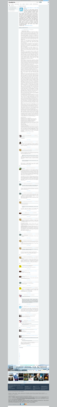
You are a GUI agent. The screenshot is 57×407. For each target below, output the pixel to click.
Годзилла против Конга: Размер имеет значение (28, 386)
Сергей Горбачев (14, 398)
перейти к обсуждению (29, 181)
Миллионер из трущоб (30, 381)
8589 (19, 359)
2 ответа (20, 181)
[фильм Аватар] (41, 377)
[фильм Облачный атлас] (36, 377)
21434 (19, 361)
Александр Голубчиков (38, 397)
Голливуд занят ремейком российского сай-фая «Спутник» (44, 386)
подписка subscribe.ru (41, 393)
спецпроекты (10, 393)
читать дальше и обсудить (28, 25)
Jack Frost (21, 11)
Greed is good (33, 135)
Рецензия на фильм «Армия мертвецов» (36, 386)
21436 (19, 363)
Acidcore (22, 320)
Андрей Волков (37, 398)
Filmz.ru (10, 391)
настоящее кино (15, 391)
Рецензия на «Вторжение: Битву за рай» (33, 335)
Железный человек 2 (45, 381)
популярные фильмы (13, 372)
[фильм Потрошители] (15, 377)
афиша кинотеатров (35, 393)
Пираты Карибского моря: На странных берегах (25, 382)
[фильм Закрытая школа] (21, 377)
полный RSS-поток (10, 394)
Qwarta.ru (23, 399)
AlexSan (22, 183)
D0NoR (22, 201)
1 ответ (20, 199)
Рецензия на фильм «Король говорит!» (32, 306)
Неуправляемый (29, 320)
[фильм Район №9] (10, 377)
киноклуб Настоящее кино (29, 393)
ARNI (22, 265)
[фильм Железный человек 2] (46, 377)
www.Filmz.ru (10, 397)
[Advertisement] (44, 15)
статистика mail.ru (16, 394)
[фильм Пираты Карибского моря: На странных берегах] (26, 377)
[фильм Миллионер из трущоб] (31, 377)
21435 (19, 362)
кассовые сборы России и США (22, 393)
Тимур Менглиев (23, 329)
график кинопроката (14, 393)
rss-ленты (46, 393)
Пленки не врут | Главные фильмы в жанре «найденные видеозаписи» (12, 387)
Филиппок (23, 306)
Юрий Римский (43, 398)
